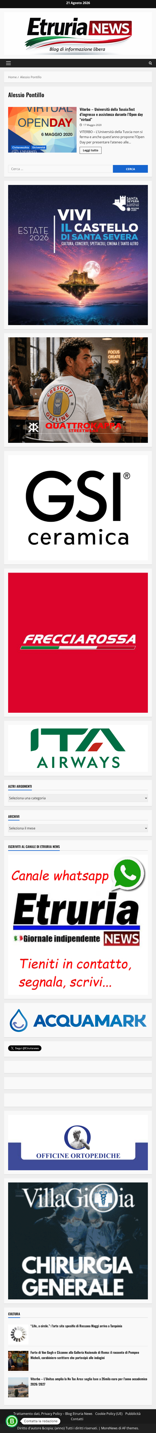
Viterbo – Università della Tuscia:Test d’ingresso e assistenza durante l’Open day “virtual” (42, 130)
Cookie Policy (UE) (108, 1413)
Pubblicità (133, 1413)
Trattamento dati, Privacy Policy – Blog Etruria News (52, 1413)
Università (38, 147)
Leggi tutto (92, 151)
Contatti (77, 1419)
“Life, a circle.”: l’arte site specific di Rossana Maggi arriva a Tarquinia (76, 1325)
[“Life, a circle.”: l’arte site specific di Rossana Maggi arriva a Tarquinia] (18, 1334)
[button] (8, 63)
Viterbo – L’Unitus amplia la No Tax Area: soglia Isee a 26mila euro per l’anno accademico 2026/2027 (88, 1381)
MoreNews (109, 1428)
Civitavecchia (20, 147)
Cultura (14, 1313)
